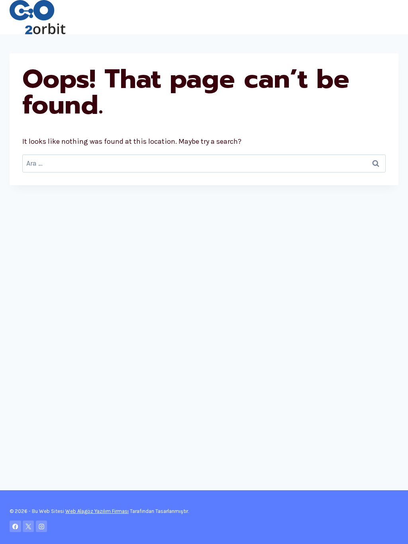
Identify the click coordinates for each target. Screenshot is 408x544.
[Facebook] (15, 526)
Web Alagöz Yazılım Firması (97, 511)
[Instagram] (41, 526)
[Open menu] (391, 17)
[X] (28, 526)
